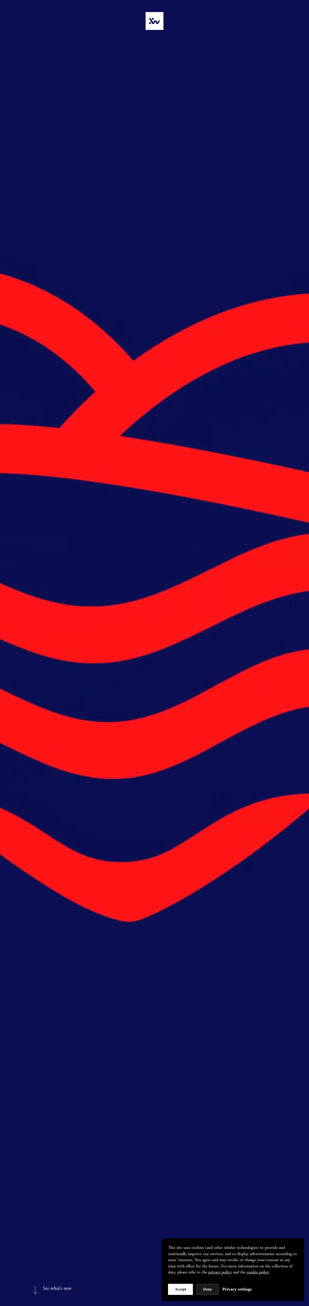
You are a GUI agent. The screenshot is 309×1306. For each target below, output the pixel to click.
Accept (180, 1289)
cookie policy (258, 1272)
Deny (207, 1289)
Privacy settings (237, 1289)
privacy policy (220, 1272)
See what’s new (57, 1289)
